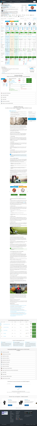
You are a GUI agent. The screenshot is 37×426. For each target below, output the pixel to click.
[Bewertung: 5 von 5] (33, 68)
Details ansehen (32, 10)
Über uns (11, 412)
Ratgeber (11, 417)
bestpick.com (21, 419)
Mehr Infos (27, 0)
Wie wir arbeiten (11, 413)
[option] (10, 402)
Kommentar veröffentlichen (18, 386)
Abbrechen (23, 386)
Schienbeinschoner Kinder (27, 400)
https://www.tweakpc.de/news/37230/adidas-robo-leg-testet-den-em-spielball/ (18, 305)
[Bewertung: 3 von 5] (32, 68)
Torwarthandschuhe (10, 400)
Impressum (34, 424)
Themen (11, 418)
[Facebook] (27, 18)
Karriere (11, 415)
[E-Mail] (25, 18)
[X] (29, 18)
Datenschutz (31, 424)
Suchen (34, 1)
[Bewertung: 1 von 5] (30, 68)
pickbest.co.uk (18, 419)
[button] (9, 192)
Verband (24, 202)
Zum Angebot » (29, 80)
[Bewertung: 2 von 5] (31, 68)
